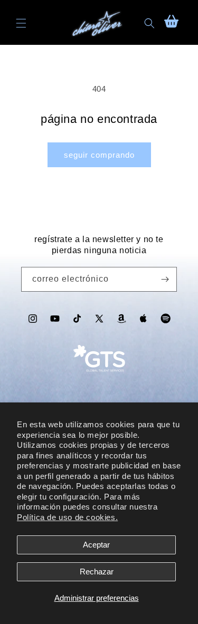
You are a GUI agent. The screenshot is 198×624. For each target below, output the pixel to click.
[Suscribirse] (164, 279)
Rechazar (97, 571)
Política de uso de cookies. (67, 517)
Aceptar (96, 544)
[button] (21, 23)
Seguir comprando (99, 154)
